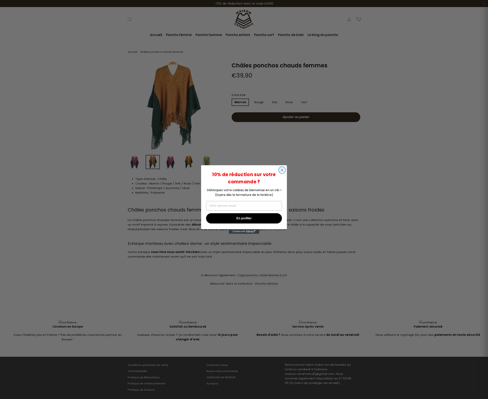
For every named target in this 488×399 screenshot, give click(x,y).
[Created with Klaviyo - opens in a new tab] (244, 231)
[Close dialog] (282, 170)
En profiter (244, 218)
